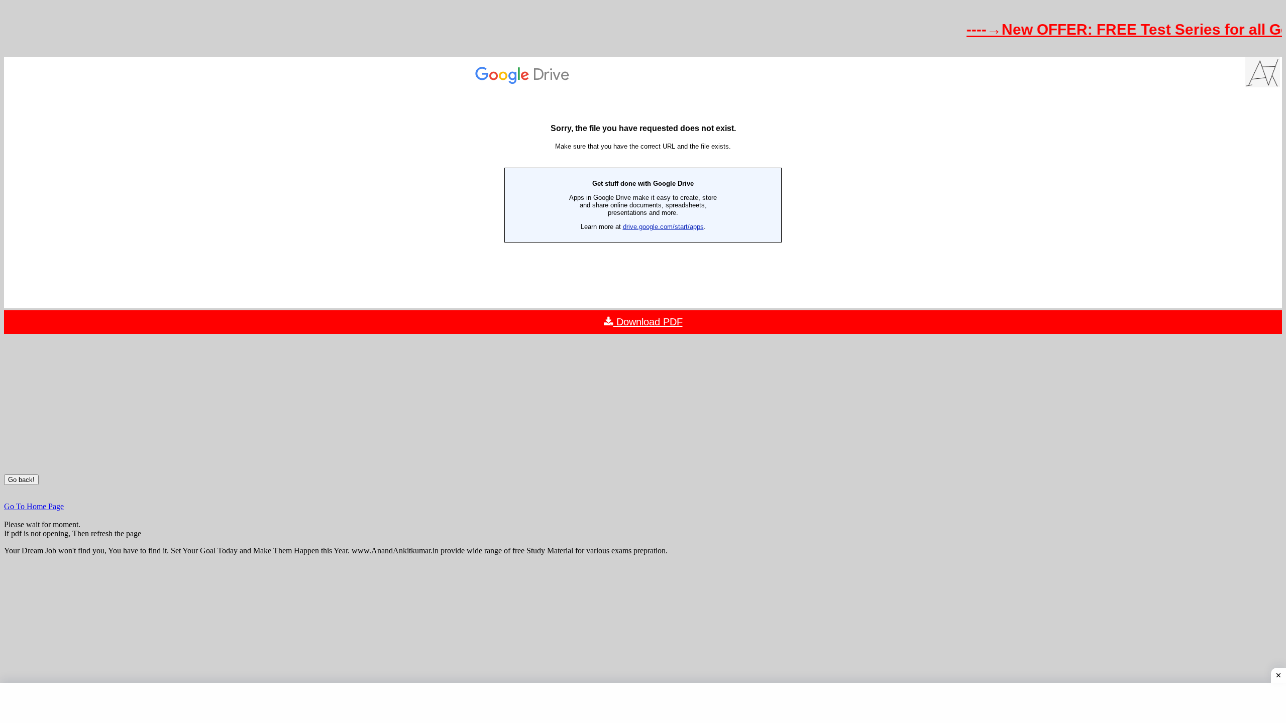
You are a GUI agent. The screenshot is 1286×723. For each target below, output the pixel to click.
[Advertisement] (643, 404)
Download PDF (648, 321)
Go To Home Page (34, 506)
